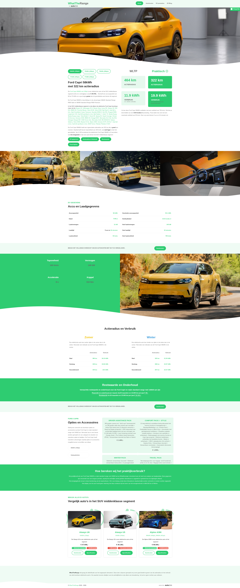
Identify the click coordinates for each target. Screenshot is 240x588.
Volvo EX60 (77, 122)
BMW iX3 (88, 118)
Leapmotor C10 (73, 114)
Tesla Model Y (85, 116)
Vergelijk (236, 9)
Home (139, 3)
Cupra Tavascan (86, 112)
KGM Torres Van (86, 120)
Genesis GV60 (80, 118)
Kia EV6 (105, 112)
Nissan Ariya (97, 108)
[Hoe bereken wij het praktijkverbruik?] (166, 71)
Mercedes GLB (97, 120)
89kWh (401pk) (160, 535)
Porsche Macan (82, 110)
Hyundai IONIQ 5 (97, 112)
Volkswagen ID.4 (88, 108)
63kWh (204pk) (120, 535)
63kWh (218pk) (84, 535)
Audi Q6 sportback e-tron (86, 114)
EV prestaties (160, 3)
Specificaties (91, 553)
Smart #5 (93, 116)
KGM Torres (92, 124)
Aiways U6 (111, 108)
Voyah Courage (107, 116)
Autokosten (149, 3)
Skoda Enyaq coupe (74, 116)
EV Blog (169, 3)
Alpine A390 (94, 122)
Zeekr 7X (106, 114)
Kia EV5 (114, 118)
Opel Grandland (76, 112)
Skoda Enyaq (113, 114)
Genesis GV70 (102, 122)
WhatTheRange (74, 585)
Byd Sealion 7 (98, 114)
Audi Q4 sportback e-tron (80, 124)
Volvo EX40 (98, 110)
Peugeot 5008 (112, 112)
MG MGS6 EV (106, 120)
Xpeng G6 (99, 116)
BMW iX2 (74, 110)
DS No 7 (110, 122)
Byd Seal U (106, 110)
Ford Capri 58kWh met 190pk (79, 91)
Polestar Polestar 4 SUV (103, 124)
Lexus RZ (105, 108)
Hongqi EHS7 (95, 118)
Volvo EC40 (91, 110)
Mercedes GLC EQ (106, 118)
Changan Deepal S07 (74, 120)
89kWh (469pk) (150, 535)
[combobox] (78, 448)
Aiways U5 (79, 108)
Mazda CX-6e (85, 122)
